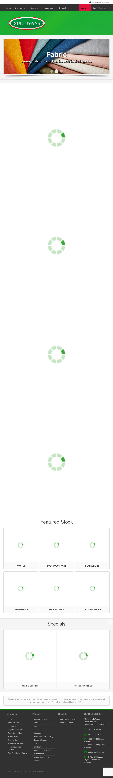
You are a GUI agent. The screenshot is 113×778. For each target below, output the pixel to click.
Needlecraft (37, 747)
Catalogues (37, 722)
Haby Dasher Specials (67, 719)
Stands (36, 760)
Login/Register (99, 7)
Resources (49, 7)
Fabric (35, 729)
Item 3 (61, 71)
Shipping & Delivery (15, 743)
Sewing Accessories (41, 757)
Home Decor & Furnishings (43, 736)
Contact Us (11, 726)
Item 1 (51, 71)
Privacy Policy (12, 736)
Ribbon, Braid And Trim (42, 750)
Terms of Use (12, 740)
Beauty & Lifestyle (40, 719)
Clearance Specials (66, 722)
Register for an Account (16, 729)
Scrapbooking (38, 753)
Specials (34, 7)
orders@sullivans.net (96, 752)
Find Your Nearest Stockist (17, 753)
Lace (35, 743)
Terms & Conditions (14, 733)
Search (84, 7)
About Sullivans (13, 722)
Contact (62, 7)
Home (8, 7)
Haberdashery (38, 733)
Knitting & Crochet (40, 740)
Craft (35, 726)
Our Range (20, 7)
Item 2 (56, 71)
